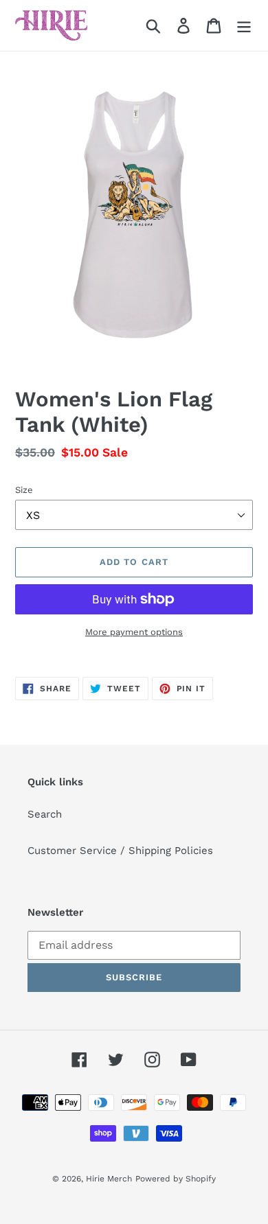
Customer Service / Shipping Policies (120, 850)
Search (44, 814)
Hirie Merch (109, 1178)
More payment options (134, 632)
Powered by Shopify (175, 1178)
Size (24, 490)
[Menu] (244, 25)
